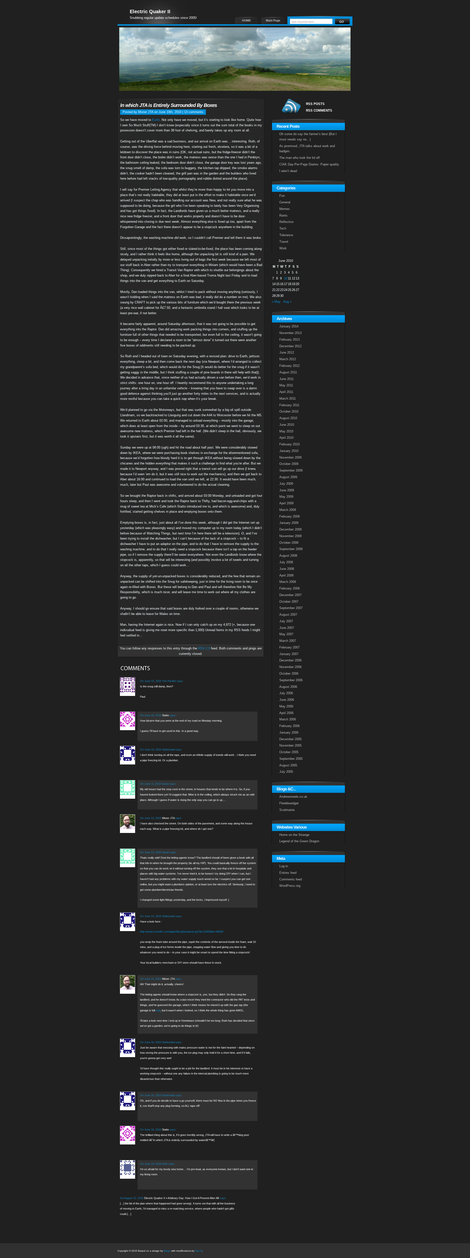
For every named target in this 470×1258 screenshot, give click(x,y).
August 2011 (288, 372)
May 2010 (286, 431)
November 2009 (290, 457)
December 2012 (290, 346)
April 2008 (286, 575)
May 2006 (286, 706)
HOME (246, 20)
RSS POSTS (315, 104)
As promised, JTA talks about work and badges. (307, 148)
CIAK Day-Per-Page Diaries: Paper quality (309, 164)
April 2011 (286, 392)
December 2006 (290, 660)
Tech (282, 228)
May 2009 (286, 496)
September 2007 (291, 608)
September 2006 (291, 680)
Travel (283, 241)
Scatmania (286, 810)
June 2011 (286, 379)
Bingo (167, 1250)
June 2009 (286, 490)
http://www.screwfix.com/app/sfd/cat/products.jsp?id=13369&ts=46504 (181, 931)
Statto (165, 715)
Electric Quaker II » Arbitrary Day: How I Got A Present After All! (181, 1198)
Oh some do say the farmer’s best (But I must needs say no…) (308, 136)
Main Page (273, 20)
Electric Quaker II (150, 11)
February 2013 (289, 339)
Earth (156, 120)
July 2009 (286, 483)
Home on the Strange (294, 835)
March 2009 (287, 510)
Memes (284, 209)
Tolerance (286, 235)
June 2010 (286, 425)
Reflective (286, 222)
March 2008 (287, 582)
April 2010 (286, 437)
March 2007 (287, 641)
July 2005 (286, 771)
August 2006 (288, 687)
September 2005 (291, 759)
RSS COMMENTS (319, 110)
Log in (283, 866)
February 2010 (289, 444)
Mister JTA (168, 818)
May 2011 (286, 385)
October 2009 (288, 464)
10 (285, 278)
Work (283, 248)
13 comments (193, 112)
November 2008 (290, 536)
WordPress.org (289, 886)
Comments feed (290, 879)
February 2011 (289, 405)
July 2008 (286, 562)
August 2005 (288, 765)
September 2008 (291, 549)
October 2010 (288, 411)
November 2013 (290, 333)
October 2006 (288, 673)
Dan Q (198, 1250)
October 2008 (288, 542)
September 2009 (291, 470)
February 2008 (289, 588)
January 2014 (288, 326)
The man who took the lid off (299, 158)
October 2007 (288, 601)
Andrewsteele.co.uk (293, 796)
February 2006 (289, 726)
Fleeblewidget (289, 803)
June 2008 (286, 569)
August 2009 (288, 477)
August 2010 (288, 418)
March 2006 (287, 719)
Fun (282, 195)
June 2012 (286, 352)
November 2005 (290, 745)
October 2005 (288, 752)
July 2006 (286, 693)
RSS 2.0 (204, 648)
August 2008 (288, 555)
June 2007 (286, 628)
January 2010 (288, 451)
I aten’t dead (288, 171)
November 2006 (290, 667)
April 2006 (286, 713)
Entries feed (287, 873)
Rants (283, 215)
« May (276, 301)
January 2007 (288, 654)
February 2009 (289, 516)
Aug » (287, 301)
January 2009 (288, 523)
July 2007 (286, 621)
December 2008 (290, 529)
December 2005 (290, 739)
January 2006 (288, 732)
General (284, 202)
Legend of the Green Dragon (299, 841)
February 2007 (289, 647)
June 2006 (286, 700)
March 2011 (287, 398)
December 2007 (290, 595)
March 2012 (287, 359)
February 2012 (289, 366)
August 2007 (288, 614)
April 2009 (286, 503)
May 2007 (286, 634)
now (158, 1010)
